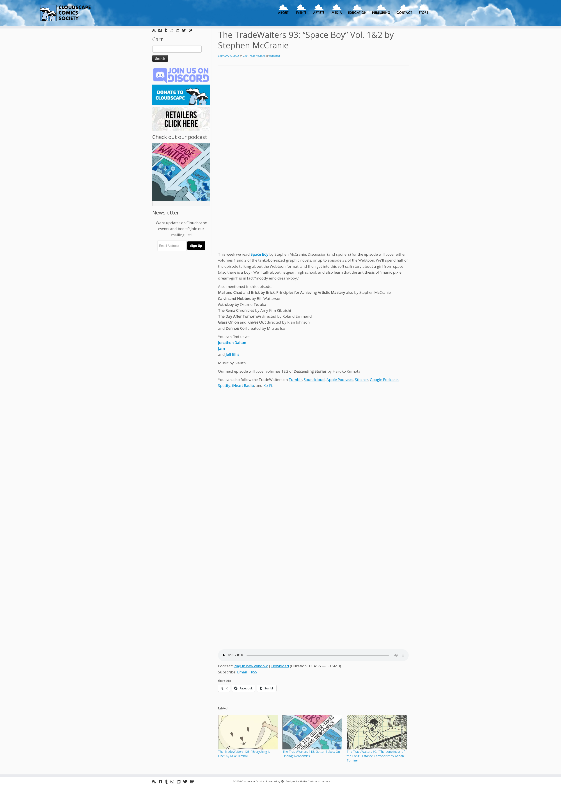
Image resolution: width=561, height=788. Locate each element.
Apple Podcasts (340, 379)
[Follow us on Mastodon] (192, 30)
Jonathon (274, 56)
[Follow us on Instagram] (173, 30)
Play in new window (251, 665)
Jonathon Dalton (232, 342)
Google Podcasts (384, 379)
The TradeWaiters (254, 56)
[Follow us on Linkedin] (179, 30)
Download (280, 665)
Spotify (224, 385)
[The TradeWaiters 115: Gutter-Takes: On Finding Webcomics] (312, 732)
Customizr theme (318, 781)
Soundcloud (314, 379)
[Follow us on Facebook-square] (161, 30)
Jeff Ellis (232, 354)
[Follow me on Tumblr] (167, 30)
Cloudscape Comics (252, 781)
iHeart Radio (243, 385)
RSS (254, 672)
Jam (221, 348)
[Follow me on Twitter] (185, 30)
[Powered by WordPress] (282, 780)
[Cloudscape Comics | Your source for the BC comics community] (65, 13)
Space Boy (259, 254)
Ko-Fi (267, 385)
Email (242, 672)
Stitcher (361, 379)
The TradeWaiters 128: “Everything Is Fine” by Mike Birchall (244, 753)
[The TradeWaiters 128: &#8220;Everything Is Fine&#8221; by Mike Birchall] (248, 732)
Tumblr (295, 379)
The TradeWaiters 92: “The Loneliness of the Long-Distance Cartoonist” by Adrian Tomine (376, 755)
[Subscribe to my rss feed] (155, 30)
